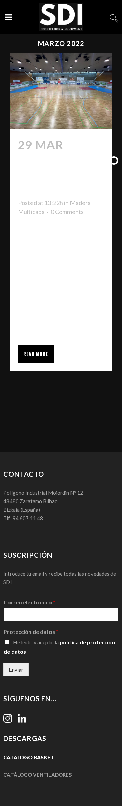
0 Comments (67, 211)
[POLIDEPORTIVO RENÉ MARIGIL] (61, 91)
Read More (35, 353)
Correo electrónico (29, 602)
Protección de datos (31, 631)
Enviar (16, 670)
